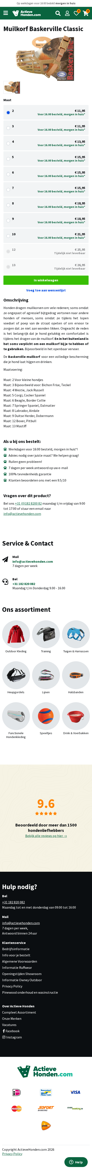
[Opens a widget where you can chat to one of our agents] (76, 1162)
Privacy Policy (12, 986)
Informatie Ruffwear (17, 967)
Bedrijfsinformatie (16, 949)
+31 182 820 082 (23, 584)
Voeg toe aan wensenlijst (46, 290)
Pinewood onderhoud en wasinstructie (30, 992)
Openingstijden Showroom (22, 974)
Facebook (12, 1031)
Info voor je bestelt (16, 955)
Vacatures (9, 1025)
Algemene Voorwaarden (19, 961)
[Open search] (58, 13)
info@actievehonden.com (22, 514)
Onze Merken (11, 1018)
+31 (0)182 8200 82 (28, 503)
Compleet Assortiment (19, 1012)
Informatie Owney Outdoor (22, 980)
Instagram (14, 1037)
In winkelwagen (46, 280)
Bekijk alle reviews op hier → (46, 836)
